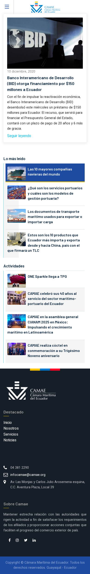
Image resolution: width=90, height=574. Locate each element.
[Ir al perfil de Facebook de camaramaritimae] (10, 541)
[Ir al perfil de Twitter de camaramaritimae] (25, 541)
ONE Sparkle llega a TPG (47, 276)
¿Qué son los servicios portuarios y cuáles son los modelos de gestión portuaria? (55, 193)
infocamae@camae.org (27, 474)
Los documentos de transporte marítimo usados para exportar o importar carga (55, 216)
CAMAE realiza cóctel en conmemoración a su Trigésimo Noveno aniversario (54, 350)
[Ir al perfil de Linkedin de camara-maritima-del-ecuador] (34, 541)
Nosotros (11, 428)
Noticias (9, 440)
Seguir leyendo (19, 136)
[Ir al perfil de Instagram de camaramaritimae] (17, 541)
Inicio (7, 422)
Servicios (10, 434)
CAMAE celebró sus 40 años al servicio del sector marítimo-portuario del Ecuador (52, 298)
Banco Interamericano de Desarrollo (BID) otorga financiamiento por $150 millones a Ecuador (40, 83)
